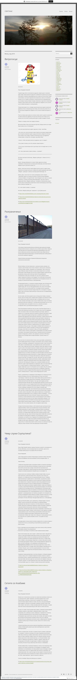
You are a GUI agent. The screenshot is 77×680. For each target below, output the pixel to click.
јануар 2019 (58, 77)
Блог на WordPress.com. (13, 674)
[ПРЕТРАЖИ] (71, 54)
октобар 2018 (58, 80)
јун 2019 (57, 72)
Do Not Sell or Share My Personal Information (25, 674)
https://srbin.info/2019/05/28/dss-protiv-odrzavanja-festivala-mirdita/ (34, 193)
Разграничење (13, 211)
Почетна (61, 11)
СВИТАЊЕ (8, 11)
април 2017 (58, 86)
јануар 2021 (58, 64)
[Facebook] (64, 674)
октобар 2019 (58, 69)
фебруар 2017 (58, 89)
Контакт (70, 11)
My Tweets (57, 123)
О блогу (66, 11)
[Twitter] (61, 674)
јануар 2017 (58, 90)
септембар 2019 (59, 70)
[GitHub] (69, 674)
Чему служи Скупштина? (18, 433)
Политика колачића (18, 678)
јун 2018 (57, 82)
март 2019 (58, 76)
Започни (50, 1)
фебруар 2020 (58, 66)
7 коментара (7, 593)
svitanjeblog (7, 66)
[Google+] (66, 674)
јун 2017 (57, 85)
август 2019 (58, 71)
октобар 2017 (58, 83)
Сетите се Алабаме (15, 583)
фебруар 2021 (58, 63)
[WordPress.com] (71, 674)
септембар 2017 (59, 84)
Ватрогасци (11, 59)
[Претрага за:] (62, 53)
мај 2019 (57, 73)
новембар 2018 (58, 79)
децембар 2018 (58, 78)
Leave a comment (8, 69)
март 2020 (58, 65)
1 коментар (6, 443)
